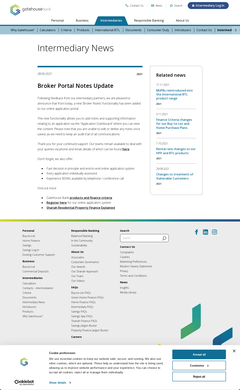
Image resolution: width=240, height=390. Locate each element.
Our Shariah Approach (84, 271)
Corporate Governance (85, 262)
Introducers (183, 30)
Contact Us (204, 30)
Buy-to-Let (28, 236)
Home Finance (31, 240)
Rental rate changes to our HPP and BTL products (176, 151)
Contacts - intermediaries (37, 288)
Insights (124, 287)
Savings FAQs (79, 311)
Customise (197, 365)
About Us (182, 20)
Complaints (127, 252)
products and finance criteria (91, 198)
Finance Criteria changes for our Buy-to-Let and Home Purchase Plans (174, 124)
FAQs (74, 287)
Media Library (128, 292)
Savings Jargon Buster (84, 325)
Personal (57, 20)
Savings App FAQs (82, 316)
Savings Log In (30, 250)
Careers (76, 337)
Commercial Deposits (35, 271)
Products (83, 30)
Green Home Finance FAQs (87, 297)
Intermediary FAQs (82, 307)
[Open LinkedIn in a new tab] (205, 232)
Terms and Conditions (133, 275)
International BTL (107, 30)
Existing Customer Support (38, 254)
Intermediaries (111, 20)
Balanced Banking (82, 236)
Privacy (124, 271)
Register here (56, 203)
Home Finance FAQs (83, 302)
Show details (57, 382)
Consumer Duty (158, 30)
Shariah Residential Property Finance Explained (80, 208)
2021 (139, 74)
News (124, 282)
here (125, 149)
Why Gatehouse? (22, 30)
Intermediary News (33, 302)
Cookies (125, 257)
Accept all (199, 354)
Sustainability (79, 245)
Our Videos (78, 281)
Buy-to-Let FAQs (81, 293)
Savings (26, 245)
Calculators (48, 30)
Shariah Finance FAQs (84, 321)
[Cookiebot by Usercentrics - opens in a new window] (24, 382)
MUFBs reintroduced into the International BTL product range (174, 94)
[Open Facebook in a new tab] (197, 232)
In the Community (82, 240)
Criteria (66, 30)
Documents (133, 30)
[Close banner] (234, 351)
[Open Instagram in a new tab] (215, 232)
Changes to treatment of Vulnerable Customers (174, 176)
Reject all (199, 376)
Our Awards (78, 266)
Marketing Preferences (133, 261)
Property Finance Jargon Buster (89, 330)
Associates (77, 257)
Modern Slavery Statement (136, 266)
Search (124, 230)
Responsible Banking (149, 20)
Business (82, 20)
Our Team (77, 276)
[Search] (164, 238)
